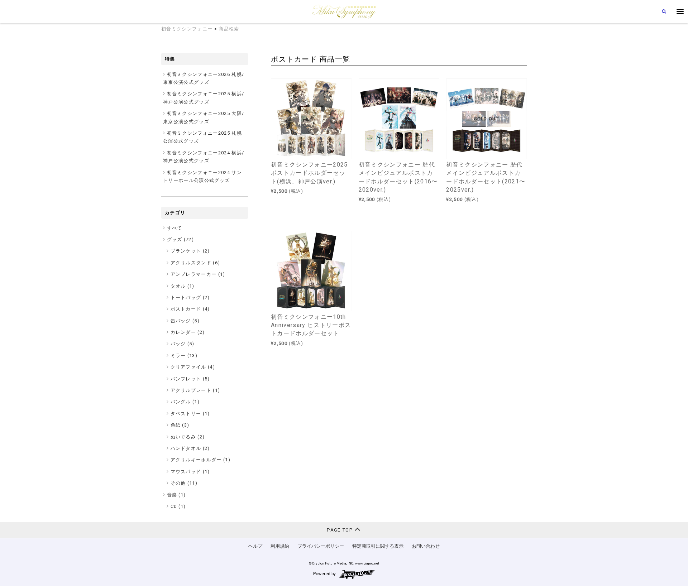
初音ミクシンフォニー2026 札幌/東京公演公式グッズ (203, 78)
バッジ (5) (183, 343)
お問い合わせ (426, 546)
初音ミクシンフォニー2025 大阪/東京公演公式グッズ (203, 117)
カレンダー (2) (188, 332)
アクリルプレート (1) (195, 390)
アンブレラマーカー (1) (198, 274)
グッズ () (180, 239)
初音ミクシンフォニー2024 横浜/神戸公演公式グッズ (203, 156)
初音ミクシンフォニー (186, 29)
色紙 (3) (180, 425)
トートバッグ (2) (190, 297)
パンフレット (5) (190, 378)
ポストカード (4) (190, 309)
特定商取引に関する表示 (377, 546)
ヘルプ (255, 546)
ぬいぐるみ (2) (188, 437)
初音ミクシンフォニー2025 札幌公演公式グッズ (202, 137)
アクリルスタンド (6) (195, 262)
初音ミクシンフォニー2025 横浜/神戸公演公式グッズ (203, 97)
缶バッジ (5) (185, 320)
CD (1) (178, 506)
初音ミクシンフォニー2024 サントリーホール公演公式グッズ (202, 176)
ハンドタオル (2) (190, 448)
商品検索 (229, 29)
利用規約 (280, 546)
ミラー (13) (184, 355)
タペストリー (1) (190, 413)
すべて (174, 228)
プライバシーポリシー (320, 546)
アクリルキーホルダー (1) (201, 459)
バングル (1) (185, 401)
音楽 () (176, 495)
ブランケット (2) (190, 251)
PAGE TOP (340, 530)
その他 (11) (184, 483)
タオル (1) (183, 286)
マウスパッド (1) (190, 471)
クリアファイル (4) (193, 367)
